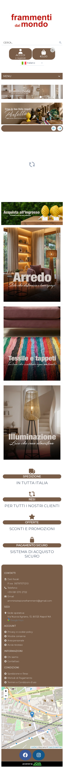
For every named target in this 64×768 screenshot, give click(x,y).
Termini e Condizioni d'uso (21, 682)
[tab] (32, 76)
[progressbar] (32, 164)
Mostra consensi (16, 636)
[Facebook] (25, 755)
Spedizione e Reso (17, 673)
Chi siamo (12, 657)
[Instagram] (39, 755)
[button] (53, 97)
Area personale (15, 640)
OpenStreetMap (55, 747)
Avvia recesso (15, 644)
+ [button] (6, 691)
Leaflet (34, 747)
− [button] (6, 696)
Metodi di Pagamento (19, 678)
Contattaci (13, 661)
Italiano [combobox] (30, 62)
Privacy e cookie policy (20, 632)
